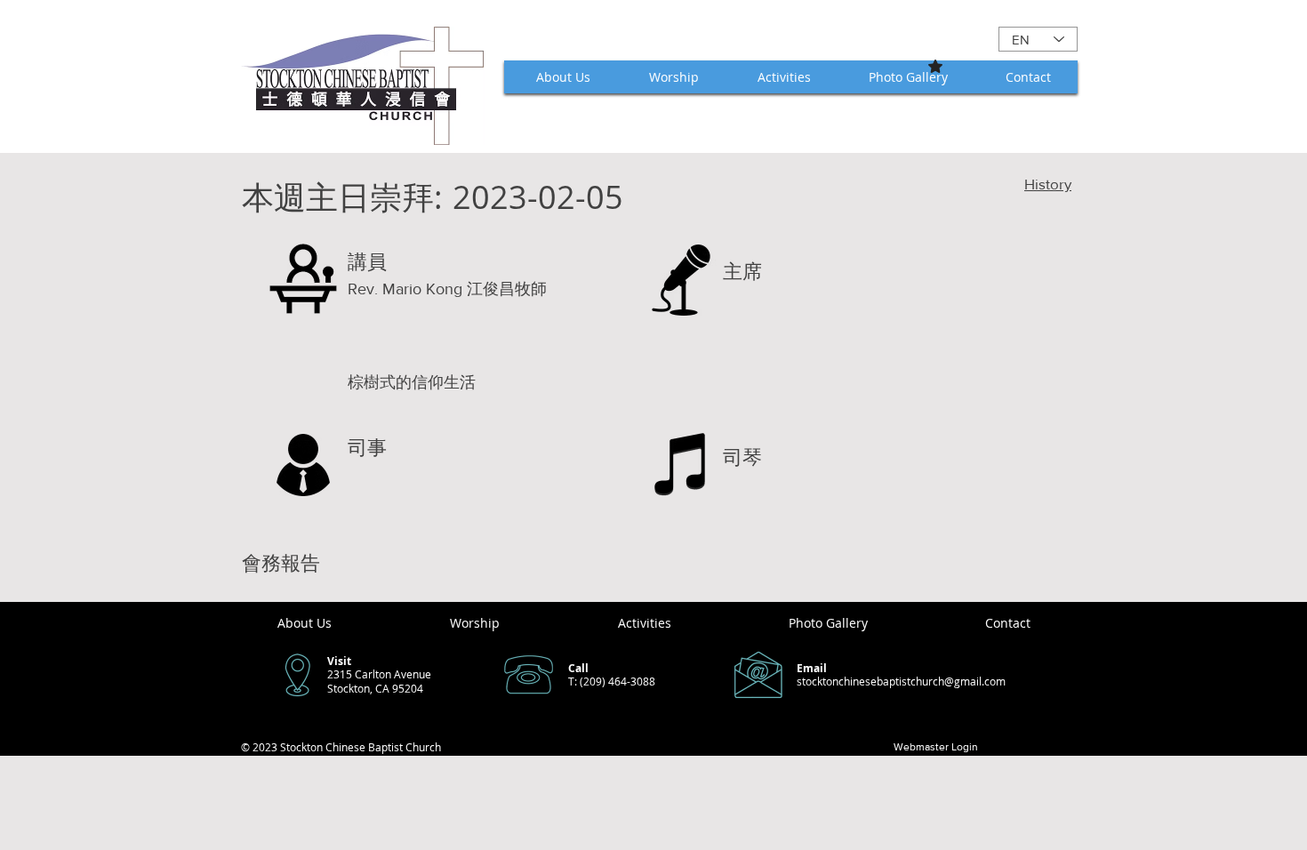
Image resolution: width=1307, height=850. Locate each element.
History (1047, 183)
